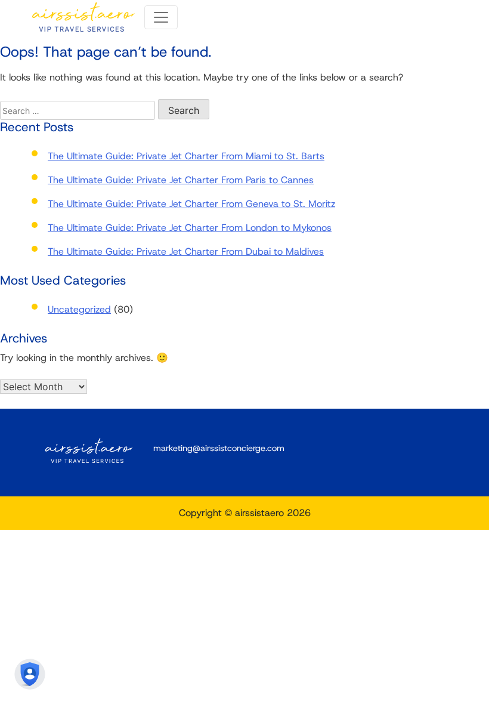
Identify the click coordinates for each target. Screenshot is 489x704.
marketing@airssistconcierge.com (218, 448)
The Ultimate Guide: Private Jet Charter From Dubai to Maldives (186, 251)
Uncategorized (79, 309)
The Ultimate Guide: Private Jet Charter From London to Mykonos (190, 227)
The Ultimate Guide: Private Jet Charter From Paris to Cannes (181, 180)
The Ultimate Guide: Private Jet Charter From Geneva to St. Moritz (191, 203)
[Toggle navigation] (161, 17)
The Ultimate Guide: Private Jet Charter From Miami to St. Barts (186, 156)
